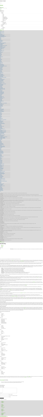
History (2, 246)
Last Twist (1, 71)
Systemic (1, 100)
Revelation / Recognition (2, 137)
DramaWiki (2, 28)
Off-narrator (1, 130)
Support (2, 25)
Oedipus (1, 95)
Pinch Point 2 (1, 69)
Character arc (1, 44)
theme (22, 297)
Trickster (1, 127)
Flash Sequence (1, 168)
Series (0, 182)
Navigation (1, 5)
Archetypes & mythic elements (3, 119)
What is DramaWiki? (2, 31)
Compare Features (5, 19)
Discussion (2, 245)
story (12, 260)
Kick (0, 159)
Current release (4, 22)
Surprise (1, 114)
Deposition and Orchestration (3, 42)
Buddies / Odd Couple (2, 97)
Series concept (1, 188)
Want (0, 55)
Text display (1, 170)
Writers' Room (1, 189)
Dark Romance (1, 84)
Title (0, 140)
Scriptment (1, 147)
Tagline (1, 141)
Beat (0, 60)
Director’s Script (1, 151)
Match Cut (1, 160)
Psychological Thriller (2, 82)
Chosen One (1, 87)
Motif (0, 53)
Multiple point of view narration (3, 131)
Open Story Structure (2, 36)
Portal (0, 89)
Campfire (1, 122)
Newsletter (4, 27)
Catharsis (1, 116)
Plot (0, 37)
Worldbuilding (1, 118)
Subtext (1, 155)
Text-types (1, 139)
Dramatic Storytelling (2, 35)
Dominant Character (2, 48)
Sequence (1, 59)
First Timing (1, 150)
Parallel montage (1, 166)
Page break (1, 177)
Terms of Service (1, 416)
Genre (0, 101)
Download (2, 21)
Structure (1, 187)
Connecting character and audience (3, 45)
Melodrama (1, 85)
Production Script (2, 152)
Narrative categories (2, 50)
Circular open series (2, 183)
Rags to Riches (1, 93)
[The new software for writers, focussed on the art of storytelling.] (2, 7)
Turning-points (1, 62)
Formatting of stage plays (2, 179)
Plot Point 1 (1, 67)
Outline (1, 145)
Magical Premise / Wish (2, 88)
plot (37, 277)
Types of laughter (2, 111)
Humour (1, 107)
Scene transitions (2, 156)
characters (34, 281)
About (2, 409)
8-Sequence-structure (2, 75)
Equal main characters (2, 47)
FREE (3, 14)
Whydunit (1, 99)
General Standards (2, 172)
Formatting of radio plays (2, 178)
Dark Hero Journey (2, 92)
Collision (1, 54)
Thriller (0, 81)
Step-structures (1, 76)
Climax (1, 70)
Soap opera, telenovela (2, 185)
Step (0, 58)
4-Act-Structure (1, 74)
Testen (2, 404)
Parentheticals (1, 175)
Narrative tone (1, 106)
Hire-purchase (4, 20)
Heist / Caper (1, 98)
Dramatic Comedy (2, 104)
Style (0, 149)
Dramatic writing (1, 153)
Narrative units (1, 56)
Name (10, 394)
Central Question (1, 143)
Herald (0, 125)
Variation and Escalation (2, 134)
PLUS (3, 15)
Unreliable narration (2, 132)
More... (1, 241)
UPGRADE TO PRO (5, 17)
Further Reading (1, 190)
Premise (1, 142)
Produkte (2, 402)
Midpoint (1, 68)
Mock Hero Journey (2, 91)
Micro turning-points (2, 65)
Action (0, 174)
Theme (1, 52)
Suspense (1, 113)
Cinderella (1, 94)
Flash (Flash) (1, 169)
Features (2, 12)
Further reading (1, 40)
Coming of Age (1, 80)
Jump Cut (1, 161)
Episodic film (1, 105)
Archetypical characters (2, 123)
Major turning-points (2, 64)
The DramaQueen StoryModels (3, 77)
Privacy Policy (4, 416)
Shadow (1, 126)
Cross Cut (1, 162)
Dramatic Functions (2, 43)
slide (0, 32)
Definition (1, 78)
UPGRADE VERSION (5, 18)
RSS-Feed (3, 413)
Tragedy (1, 86)
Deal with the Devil (2, 96)
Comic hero (1, 110)
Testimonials (2, 24)
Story (0, 38)
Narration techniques (2, 133)
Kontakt (2, 414)
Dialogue (1, 154)
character (21, 292)
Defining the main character (3, 46)
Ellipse (0, 158)
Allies (0, 49)
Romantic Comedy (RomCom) (3, 83)
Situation (1, 61)
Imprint (7, 416)
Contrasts (1, 138)
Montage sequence (2, 165)
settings (10, 289)
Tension (1, 112)
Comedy (1, 103)
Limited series (1, 184)
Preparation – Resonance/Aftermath (3, 136)
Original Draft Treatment (2, 146)
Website (10, 396)
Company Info (3, 410)
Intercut (1, 163)
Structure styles (1, 72)
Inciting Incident (1, 66)
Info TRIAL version (5, 23)
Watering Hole (1, 121)
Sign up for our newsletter (3, 399)
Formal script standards (2, 171)
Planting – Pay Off (2, 135)
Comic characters (2, 109)
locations (29, 376)
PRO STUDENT (4, 16)
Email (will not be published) (13, 395)
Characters (1, 41)
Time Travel (1, 90)
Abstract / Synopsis (2, 144)
